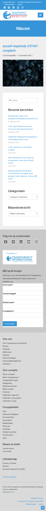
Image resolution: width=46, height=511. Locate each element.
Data (4, 411)
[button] (40, 15)
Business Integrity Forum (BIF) (14, 469)
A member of (11, 253)
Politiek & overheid (9, 432)
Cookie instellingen (10, 477)
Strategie (6, 349)
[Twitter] (9, 7)
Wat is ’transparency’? (11, 377)
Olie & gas (6, 426)
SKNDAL (12, 492)
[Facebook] (4, 7)
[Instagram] (22, 7)
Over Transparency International (15, 343)
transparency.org (8, 2)
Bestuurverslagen (9, 358)
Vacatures (6, 364)
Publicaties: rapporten (11, 395)
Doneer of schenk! (9, 463)
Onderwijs (6, 429)
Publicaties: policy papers (12, 398)
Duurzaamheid (8, 417)
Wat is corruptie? (9, 374)
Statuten (6, 355)
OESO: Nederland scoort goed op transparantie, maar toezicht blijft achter (21, 160)
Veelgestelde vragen (10, 380)
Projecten (6, 392)
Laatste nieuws (8, 448)
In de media (7, 451)
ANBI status (7, 352)
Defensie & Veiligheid (10, 414)
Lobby (19, 4)
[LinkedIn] (13, 7)
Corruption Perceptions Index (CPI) (29, 2)
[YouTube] (18, 7)
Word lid (6, 466)
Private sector (8, 435)
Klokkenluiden (9, 4)
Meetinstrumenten (10, 386)
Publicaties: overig (9, 401)
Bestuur (6, 346)
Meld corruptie (8, 389)
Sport (5, 438)
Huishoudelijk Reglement (12, 361)
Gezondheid (7, 420)
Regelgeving (7, 383)
